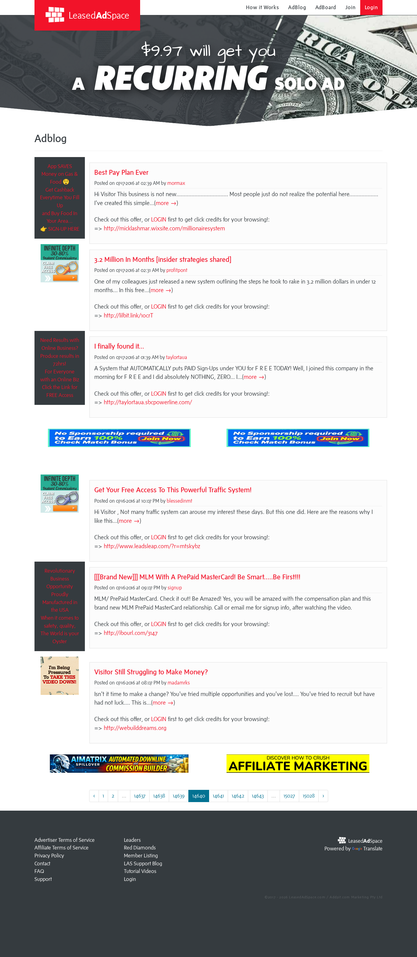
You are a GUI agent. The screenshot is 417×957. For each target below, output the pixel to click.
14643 (258, 796)
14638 (159, 796)
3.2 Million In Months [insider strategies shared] (162, 259)
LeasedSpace (98, 15)
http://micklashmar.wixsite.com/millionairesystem (164, 228)
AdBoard (325, 7)
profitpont (176, 270)
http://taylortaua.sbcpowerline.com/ (148, 402)
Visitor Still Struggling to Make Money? (151, 672)
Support (43, 879)
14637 (140, 796)
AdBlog (297, 7)
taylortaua (176, 357)
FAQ (39, 871)
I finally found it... (119, 346)
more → (166, 203)
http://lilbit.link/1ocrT (128, 315)
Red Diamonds (140, 848)
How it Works (262, 7)
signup (175, 587)
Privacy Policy (49, 856)
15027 (289, 796)
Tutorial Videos (140, 871)
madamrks (179, 682)
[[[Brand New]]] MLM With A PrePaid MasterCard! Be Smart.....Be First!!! (197, 577)
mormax (176, 183)
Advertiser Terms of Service (64, 840)
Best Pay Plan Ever (121, 172)
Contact (42, 863)
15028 (309, 796)
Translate (373, 848)
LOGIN (158, 219)
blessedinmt (179, 501)
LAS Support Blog (143, 863)
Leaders (132, 840)
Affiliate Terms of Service (61, 848)
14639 (179, 796)
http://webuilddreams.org (135, 727)
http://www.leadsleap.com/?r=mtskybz (152, 546)
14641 (218, 796)
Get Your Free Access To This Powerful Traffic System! (173, 490)
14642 (238, 796)
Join (350, 7)
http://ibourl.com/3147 (131, 632)
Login (371, 7)
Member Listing (141, 856)
